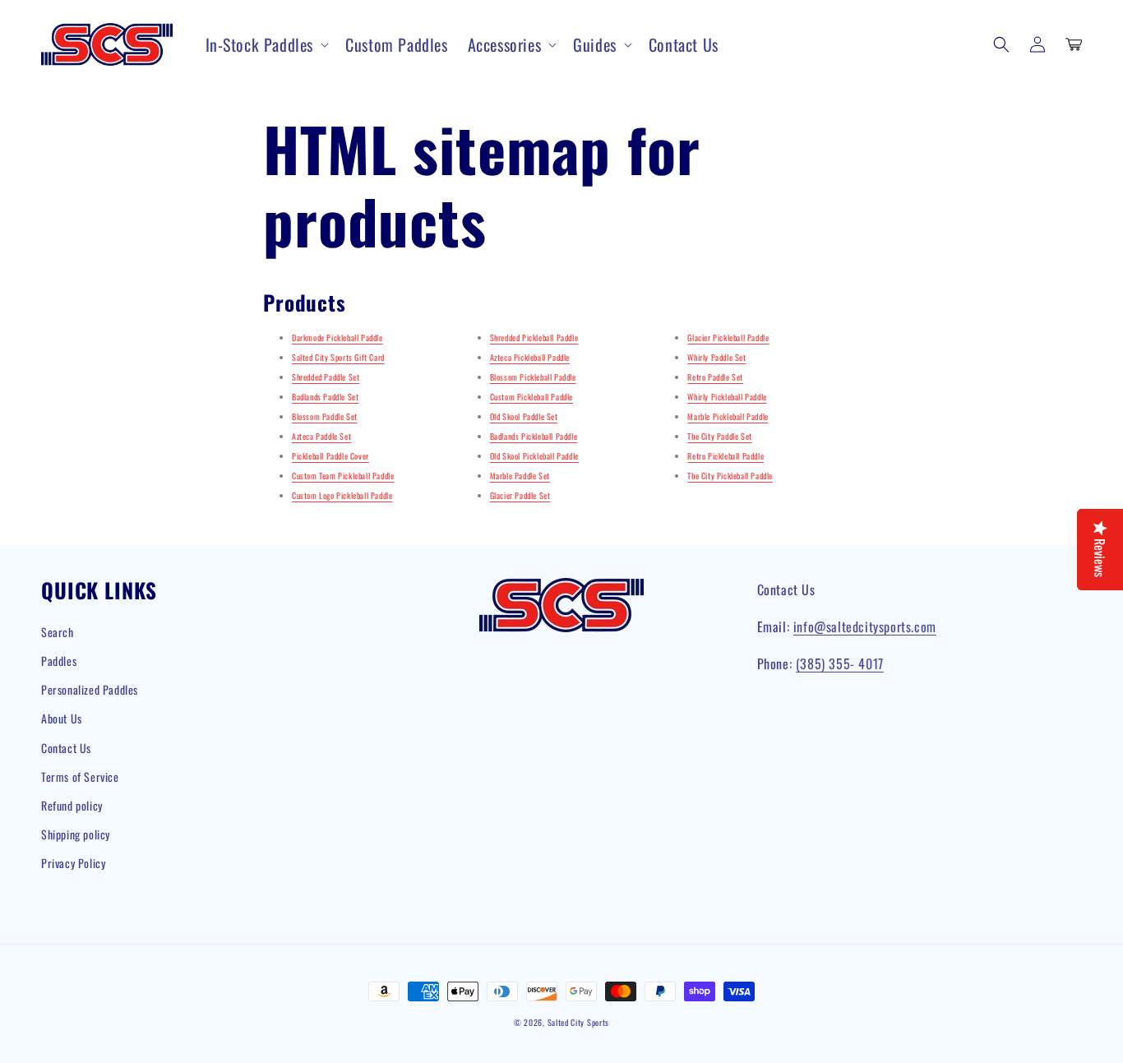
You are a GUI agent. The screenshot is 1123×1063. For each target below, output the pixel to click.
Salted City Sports (579, 1022)
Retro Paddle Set (715, 377)
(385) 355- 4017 (840, 663)
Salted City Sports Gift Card (338, 357)
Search (57, 631)
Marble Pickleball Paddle (727, 416)
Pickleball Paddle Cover (330, 456)
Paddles (58, 660)
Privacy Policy (73, 862)
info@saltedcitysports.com (864, 626)
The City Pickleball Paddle (730, 475)
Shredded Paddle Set (325, 377)
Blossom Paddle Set (325, 416)
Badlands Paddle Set (325, 397)
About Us (61, 718)
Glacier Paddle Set (520, 495)
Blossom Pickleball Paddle (533, 377)
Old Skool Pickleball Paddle (534, 456)
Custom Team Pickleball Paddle (343, 475)
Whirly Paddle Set (716, 357)
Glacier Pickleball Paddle (728, 337)
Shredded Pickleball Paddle (534, 337)
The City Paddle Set (719, 436)
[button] (266, 44)
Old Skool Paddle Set (524, 416)
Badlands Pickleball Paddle (534, 436)
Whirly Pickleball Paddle (726, 397)
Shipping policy (75, 834)
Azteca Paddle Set (321, 436)
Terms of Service (80, 776)
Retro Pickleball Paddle (725, 456)
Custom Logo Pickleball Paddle (342, 495)
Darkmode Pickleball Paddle (337, 337)
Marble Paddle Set (520, 475)
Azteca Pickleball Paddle (530, 357)
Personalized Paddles (89, 689)
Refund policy (72, 805)
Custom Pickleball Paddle (531, 397)
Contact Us (66, 747)
